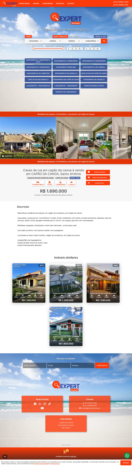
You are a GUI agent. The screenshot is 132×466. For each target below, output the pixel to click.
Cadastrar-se (102, 365)
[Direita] (130, 138)
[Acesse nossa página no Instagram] (45, 403)
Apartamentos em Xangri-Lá (66, 73)
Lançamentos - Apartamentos (38, 86)
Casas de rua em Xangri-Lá (38, 79)
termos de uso (55, 464)
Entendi (126, 463)
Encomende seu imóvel (66, 425)
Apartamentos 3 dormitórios (93, 61)
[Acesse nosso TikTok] (49, 403)
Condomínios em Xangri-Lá (93, 79)
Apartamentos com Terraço (94, 67)
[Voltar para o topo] (5, 457)
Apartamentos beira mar (66, 67)
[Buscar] (104, 41)
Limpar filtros (100, 36)
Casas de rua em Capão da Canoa (94, 73)
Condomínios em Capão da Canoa (66, 79)
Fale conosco (66, 428)
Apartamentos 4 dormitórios (38, 67)
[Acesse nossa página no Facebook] (35, 403)
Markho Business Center (94, 86)
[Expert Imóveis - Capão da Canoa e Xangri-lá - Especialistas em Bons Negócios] (66, 18)
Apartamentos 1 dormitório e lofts (38, 61)
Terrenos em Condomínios (66, 92)
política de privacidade (41, 464)
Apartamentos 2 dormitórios (66, 61)
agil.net (73, 456)
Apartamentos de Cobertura (38, 73)
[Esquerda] (2, 138)
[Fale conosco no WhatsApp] (40, 403)
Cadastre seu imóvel (66, 422)
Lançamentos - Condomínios (66, 86)
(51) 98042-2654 (121, 2)
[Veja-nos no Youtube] (42, 408)
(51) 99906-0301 (121, 5)
